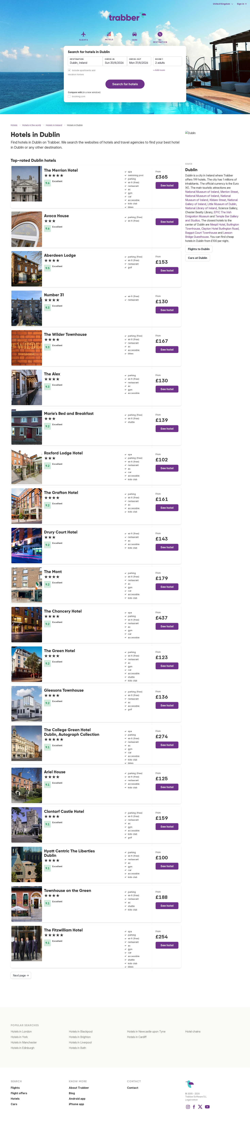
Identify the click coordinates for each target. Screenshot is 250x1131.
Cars (14, 1104)
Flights (15, 1087)
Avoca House (56, 215)
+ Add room (159, 70)
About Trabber (79, 1087)
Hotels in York (19, 1037)
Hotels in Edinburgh (22, 1048)
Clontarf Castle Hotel (64, 811)
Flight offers (19, 1093)
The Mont (53, 571)
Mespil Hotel (217, 224)
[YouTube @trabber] (207, 1108)
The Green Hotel (59, 650)
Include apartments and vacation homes (81, 72)
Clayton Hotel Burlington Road (220, 228)
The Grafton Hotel (61, 492)
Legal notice (191, 1099)
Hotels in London (21, 1031)
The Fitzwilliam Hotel (63, 930)
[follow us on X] (200, 1108)
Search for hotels (125, 84)
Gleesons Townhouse (64, 690)
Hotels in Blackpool (81, 1031)
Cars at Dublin (197, 258)
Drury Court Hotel (60, 532)
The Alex (52, 373)
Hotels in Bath (77, 1048)
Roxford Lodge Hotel (63, 452)
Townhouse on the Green (67, 890)
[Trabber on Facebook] (194, 1108)
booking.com (78, 96)
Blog (72, 1093)
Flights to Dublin (199, 249)
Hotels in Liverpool (80, 1042)
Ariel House (54, 771)
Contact (132, 1087)
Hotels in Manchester (24, 1042)
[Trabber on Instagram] (188, 1108)
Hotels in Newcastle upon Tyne (146, 1031)
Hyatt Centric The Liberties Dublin (69, 853)
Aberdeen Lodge (60, 255)
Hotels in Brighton (80, 1037)
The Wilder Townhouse (65, 334)
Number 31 (54, 294)
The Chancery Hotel (63, 611)
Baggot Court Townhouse (201, 232)
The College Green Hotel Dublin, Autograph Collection (71, 732)
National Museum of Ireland (202, 196)
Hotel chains (193, 1031)
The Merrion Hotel (61, 170)
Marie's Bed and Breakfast (69, 413)
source (188, 163)
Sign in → (242, 4)
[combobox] (85, 61)
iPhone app (76, 1104)
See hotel (167, 185)
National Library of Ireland (201, 208)
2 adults (160, 62)
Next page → (21, 975)
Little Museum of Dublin (221, 204)
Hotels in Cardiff (137, 1037)
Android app (77, 1098)
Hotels (15, 1098)
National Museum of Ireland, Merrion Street (211, 191)
